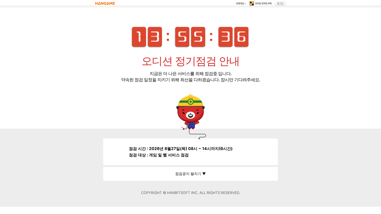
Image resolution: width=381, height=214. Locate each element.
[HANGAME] (105, 3)
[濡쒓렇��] (280, 3)
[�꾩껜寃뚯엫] (240, 3)
